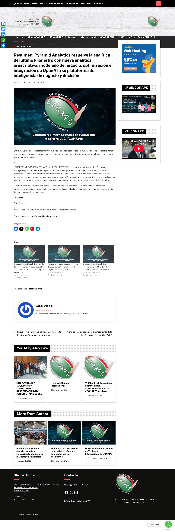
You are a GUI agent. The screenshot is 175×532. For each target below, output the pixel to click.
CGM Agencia (138, 502)
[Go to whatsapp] (168, 524)
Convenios (99, 3)
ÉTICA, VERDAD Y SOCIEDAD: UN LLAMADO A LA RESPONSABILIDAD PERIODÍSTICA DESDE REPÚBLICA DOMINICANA (28, 388)
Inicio (19, 37)
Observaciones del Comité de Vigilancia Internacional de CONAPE (99, 451)
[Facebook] (66, 492)
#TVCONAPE (56, 37)
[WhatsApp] (3, 40)
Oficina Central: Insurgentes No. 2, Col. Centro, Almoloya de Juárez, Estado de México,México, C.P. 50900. (36, 488)
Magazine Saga (32, 514)
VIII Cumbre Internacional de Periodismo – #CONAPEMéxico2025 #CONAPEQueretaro (98, 387)
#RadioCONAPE (36, 37)
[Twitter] (3, 29)
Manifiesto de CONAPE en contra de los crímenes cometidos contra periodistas (64, 452)
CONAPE (132, 499)
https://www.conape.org (44, 310)
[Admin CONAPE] (26, 310)
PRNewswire (72, 3)
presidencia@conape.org (24, 499)
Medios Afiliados (54, 3)
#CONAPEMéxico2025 (112, 37)
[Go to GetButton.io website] (168, 529)
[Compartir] (3, 45)
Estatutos (86, 3)
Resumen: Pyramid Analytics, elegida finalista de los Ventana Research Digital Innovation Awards (63, 267)
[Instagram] (76, 492)
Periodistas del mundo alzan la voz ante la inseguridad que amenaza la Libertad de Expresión (29, 452)
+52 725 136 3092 (20, 496)
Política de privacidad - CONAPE (77, 501)
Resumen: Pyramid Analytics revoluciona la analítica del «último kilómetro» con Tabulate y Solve (96, 267)
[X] (71, 492)
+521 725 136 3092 (80, 485)
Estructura (37, 3)
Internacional (88, 37)
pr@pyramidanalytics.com (44, 216)
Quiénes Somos (21, 3)
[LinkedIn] (3, 34)
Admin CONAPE (22, 82)
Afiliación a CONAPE (140, 37)
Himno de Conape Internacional (60, 384)
